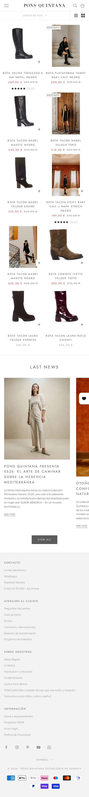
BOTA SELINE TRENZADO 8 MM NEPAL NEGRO (23, 75)
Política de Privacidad (17, 735)
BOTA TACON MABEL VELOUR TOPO (66, 143)
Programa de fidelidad (18, 639)
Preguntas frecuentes (17, 608)
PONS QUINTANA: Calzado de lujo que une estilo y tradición (40, 690)
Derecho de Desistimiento (20, 633)
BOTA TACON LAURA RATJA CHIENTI (66, 338)
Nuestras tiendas (14, 582)
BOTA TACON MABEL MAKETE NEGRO (23, 143)
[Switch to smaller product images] (83, 15)
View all (44, 539)
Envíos (8, 621)
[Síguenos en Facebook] (6, 747)
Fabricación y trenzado (18, 671)
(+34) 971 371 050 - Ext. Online (21, 588)
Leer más (9, 514)
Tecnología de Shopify (63, 768)
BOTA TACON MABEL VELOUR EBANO (23, 204)
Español (42, 759)
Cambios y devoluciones (19, 627)
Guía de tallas (12, 614)
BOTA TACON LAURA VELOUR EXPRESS (23, 338)
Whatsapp (10, 576)
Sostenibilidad (13, 678)
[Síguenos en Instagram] (17, 747)
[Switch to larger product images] (76, 15)
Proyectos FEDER (14, 722)
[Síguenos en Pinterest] (28, 747)
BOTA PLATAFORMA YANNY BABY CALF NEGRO (66, 75)
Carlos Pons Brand (15, 684)
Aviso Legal (11, 728)
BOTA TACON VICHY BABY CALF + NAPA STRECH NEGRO (65, 206)
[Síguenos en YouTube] (38, 747)
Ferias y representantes (18, 716)
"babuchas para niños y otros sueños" (28, 696)
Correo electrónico (15, 570)
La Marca (9, 665)
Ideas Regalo (12, 659)
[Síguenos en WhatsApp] (49, 747)
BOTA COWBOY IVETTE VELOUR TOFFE (66, 276)
